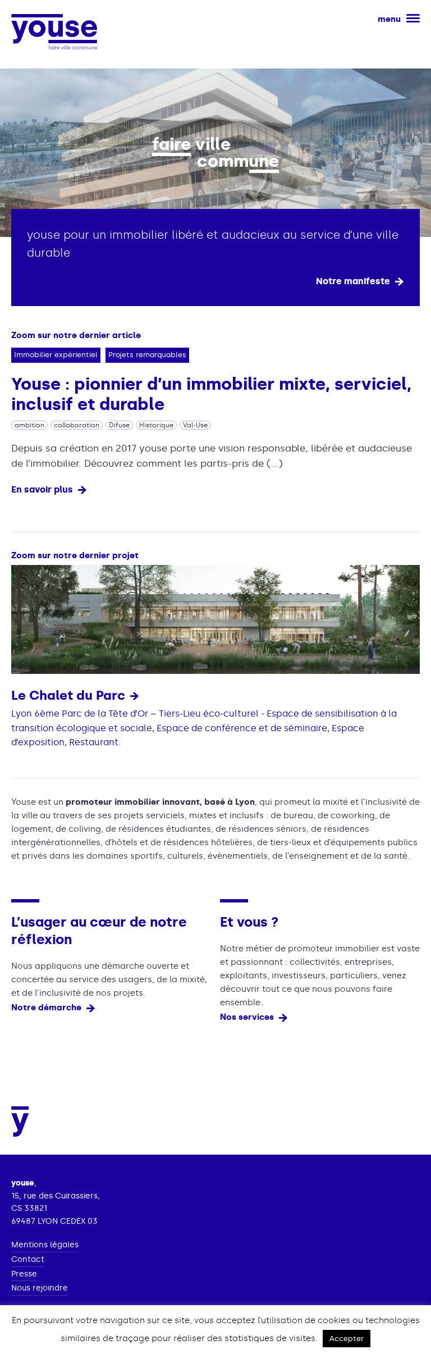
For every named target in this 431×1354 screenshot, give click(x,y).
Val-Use (195, 425)
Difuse (119, 425)
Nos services (247, 1017)
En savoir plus (42, 489)
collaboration (76, 425)
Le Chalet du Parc (68, 695)
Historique (156, 425)
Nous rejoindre (39, 1288)
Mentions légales (45, 1245)
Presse (24, 1274)
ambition (29, 425)
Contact (27, 1259)
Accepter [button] (346, 1338)
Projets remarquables (147, 354)
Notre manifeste (353, 281)
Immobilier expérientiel (56, 354)
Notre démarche (46, 1007)
